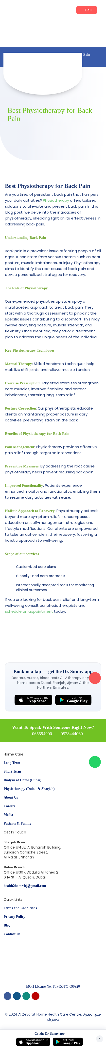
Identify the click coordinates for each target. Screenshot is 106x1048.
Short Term (12, 771)
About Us (11, 797)
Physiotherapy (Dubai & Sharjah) (29, 789)
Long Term (12, 763)
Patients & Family (17, 823)
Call (88, 10)
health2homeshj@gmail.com (25, 886)
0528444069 (72, 733)
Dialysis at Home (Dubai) (22, 780)
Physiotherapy (56, 200)
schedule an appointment (29, 611)
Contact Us (12, 934)
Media (8, 815)
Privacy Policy (14, 917)
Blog (7, 925)
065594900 (42, 733)
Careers (9, 806)
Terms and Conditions (20, 908)
